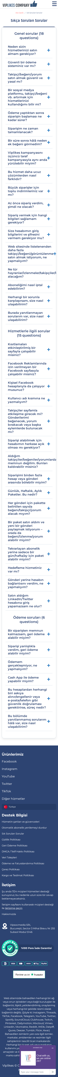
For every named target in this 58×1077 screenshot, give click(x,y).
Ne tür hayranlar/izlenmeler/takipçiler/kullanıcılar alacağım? (30, 273)
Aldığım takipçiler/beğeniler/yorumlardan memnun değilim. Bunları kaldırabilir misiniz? (30, 461)
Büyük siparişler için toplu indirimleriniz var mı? (25, 191)
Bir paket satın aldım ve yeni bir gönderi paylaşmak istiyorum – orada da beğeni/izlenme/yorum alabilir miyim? (26, 531)
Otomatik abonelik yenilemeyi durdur (24, 827)
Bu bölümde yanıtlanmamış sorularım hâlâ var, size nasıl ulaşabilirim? (27, 721)
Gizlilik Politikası (11, 839)
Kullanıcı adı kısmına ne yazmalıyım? (26, 400)
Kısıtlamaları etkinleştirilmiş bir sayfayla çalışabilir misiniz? (22, 349)
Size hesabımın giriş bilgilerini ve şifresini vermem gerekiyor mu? (26, 234)
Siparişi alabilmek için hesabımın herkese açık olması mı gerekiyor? (26, 444)
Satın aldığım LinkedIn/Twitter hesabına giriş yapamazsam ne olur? (25, 601)
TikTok (6, 791)
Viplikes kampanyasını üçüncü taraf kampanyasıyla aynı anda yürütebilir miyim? (27, 158)
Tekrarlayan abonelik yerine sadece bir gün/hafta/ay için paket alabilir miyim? (26, 554)
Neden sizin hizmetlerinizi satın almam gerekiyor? (22, 50)
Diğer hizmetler (13, 798)
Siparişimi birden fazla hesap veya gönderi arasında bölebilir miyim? (27, 478)
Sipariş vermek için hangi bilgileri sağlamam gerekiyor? (27, 218)
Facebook (9, 761)
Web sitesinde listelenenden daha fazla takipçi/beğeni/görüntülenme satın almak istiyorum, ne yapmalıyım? (30, 254)
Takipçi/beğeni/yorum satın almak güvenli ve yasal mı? (25, 78)
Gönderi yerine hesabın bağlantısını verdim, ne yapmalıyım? (26, 583)
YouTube (8, 776)
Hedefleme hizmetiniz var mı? (25, 569)
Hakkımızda (9, 914)
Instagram (9, 769)
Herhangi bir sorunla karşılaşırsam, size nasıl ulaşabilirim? (25, 300)
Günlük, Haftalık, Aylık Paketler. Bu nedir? (25, 492)
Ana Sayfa (19, 13)
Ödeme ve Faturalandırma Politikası (23, 863)
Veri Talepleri (9, 857)
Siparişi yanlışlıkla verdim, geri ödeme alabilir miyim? (23, 649)
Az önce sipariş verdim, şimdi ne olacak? (25, 205)
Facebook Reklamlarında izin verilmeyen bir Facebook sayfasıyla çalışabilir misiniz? (27, 369)
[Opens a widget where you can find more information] (37, 1060)
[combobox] (29, 807)
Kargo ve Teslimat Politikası (18, 875)
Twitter (7, 784)
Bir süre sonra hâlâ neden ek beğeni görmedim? (27, 142)
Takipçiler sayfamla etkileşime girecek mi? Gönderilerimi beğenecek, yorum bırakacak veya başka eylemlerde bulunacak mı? (25, 421)
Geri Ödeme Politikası (14, 845)
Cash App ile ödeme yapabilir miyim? (23, 679)
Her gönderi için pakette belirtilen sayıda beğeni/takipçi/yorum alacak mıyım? (26, 508)
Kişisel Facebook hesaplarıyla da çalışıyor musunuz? (26, 386)
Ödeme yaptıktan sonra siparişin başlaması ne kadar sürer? (26, 116)
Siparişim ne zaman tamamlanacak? (23, 130)
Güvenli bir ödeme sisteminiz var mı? (22, 64)
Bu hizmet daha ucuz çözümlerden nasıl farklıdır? (24, 175)
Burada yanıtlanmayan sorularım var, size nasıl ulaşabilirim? (26, 316)
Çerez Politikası (11, 869)
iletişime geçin (13, 908)
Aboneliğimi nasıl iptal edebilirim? (25, 286)
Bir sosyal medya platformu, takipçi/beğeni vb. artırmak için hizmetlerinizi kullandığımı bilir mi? (27, 97)
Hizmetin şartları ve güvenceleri (20, 821)
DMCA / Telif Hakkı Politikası (18, 851)
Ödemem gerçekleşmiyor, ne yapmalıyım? (22, 665)
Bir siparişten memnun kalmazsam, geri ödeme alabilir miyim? (26, 634)
